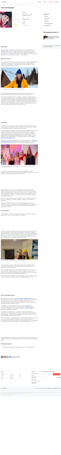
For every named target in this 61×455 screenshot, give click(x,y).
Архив (20, 376)
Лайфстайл (11, 375)
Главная (2, 4)
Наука (2, 376)
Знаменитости (6, 4)
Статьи (44, 1)
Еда (19, 373)
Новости (39, 1)
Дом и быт (2, 378)
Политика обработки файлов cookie (35, 383)
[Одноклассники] (5, 357)
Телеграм (23, 260)
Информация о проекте (35, 373)
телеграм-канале (29, 306)
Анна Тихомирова (20, 4)
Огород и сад (12, 378)
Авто (11, 373)
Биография (46, 16)
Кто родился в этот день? (26, 15)
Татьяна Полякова (13, 141)
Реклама (33, 375)
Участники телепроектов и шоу (13, 4)
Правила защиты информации (34, 377)
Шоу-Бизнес (50, 39)
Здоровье (11, 376)
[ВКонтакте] (2, 357)
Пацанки (3, 51)
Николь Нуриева (8, 137)
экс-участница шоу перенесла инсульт (23, 298)
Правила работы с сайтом (36, 380)
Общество (2, 375)
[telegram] (7, 357)
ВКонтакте (33, 61)
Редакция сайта (34, 379)
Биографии (50, 1)
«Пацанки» (46, 19)
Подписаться (57, 374)
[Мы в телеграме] (58, 377)
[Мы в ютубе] (59, 377)
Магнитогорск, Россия (26, 19)
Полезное (56, 1)
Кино (20, 375)
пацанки (23, 12)
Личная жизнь (46, 21)
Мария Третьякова (5, 141)
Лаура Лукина (34, 140)
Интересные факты (47, 25)
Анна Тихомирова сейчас (48, 23)
